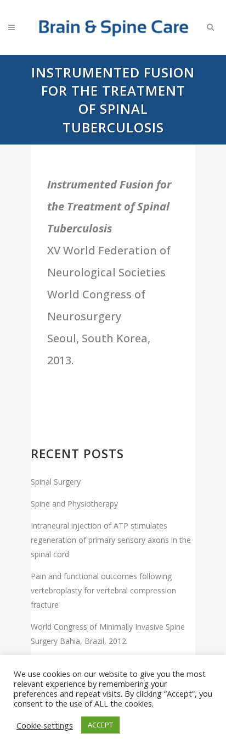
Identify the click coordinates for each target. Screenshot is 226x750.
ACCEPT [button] (100, 725)
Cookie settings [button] (44, 725)
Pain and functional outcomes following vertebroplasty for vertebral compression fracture (103, 590)
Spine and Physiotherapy (74, 503)
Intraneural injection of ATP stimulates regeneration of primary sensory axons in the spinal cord (111, 539)
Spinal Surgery (56, 481)
